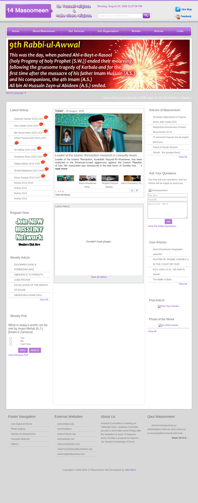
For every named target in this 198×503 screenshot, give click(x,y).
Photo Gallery (18, 429)
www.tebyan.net (65, 439)
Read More (112, 449)
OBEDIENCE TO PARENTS (28, 274)
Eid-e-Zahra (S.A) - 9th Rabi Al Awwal (169, 272)
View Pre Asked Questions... (163, 226)
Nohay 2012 (20, 198)
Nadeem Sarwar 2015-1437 (29, 119)
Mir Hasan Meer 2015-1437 (28, 132)
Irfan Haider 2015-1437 (26, 125)
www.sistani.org (65, 424)
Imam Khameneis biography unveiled (168, 252)
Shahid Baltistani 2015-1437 (29, 170)
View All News (62, 195)
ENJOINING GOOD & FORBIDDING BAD (25, 267)
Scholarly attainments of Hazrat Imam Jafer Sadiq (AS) (169, 119)
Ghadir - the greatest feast (166, 152)
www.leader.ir (64, 429)
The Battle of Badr (162, 279)
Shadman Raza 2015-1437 (28, 156)
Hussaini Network (20, 439)
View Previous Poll (18, 355)
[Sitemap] (183, 12)
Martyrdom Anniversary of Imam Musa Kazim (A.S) (169, 129)
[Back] (132, 191)
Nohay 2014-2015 (23, 183)
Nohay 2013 (20, 193)
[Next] (137, 191)
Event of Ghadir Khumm (165, 147)
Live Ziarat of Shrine (21, 424)
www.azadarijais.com (68, 444)
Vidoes (14, 444)
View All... (45, 299)
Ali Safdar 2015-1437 (25, 149)
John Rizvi (130, 470)
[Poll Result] (35, 350)
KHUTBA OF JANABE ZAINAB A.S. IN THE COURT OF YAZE (171, 262)
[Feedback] (183, 19)
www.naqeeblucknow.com (71, 454)
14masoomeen (50, 11)
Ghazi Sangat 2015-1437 (27, 177)
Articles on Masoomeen (23, 434)
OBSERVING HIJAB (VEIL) (28, 295)
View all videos (99, 277)
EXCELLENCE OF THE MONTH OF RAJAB (31, 287)
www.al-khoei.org (66, 434)
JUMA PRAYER (22, 280)
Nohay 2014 (20, 188)
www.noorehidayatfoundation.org (74, 449)
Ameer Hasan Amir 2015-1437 (30, 138)
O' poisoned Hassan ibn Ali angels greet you (171, 139)
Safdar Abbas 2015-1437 (27, 163)
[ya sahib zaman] (168, 325)
